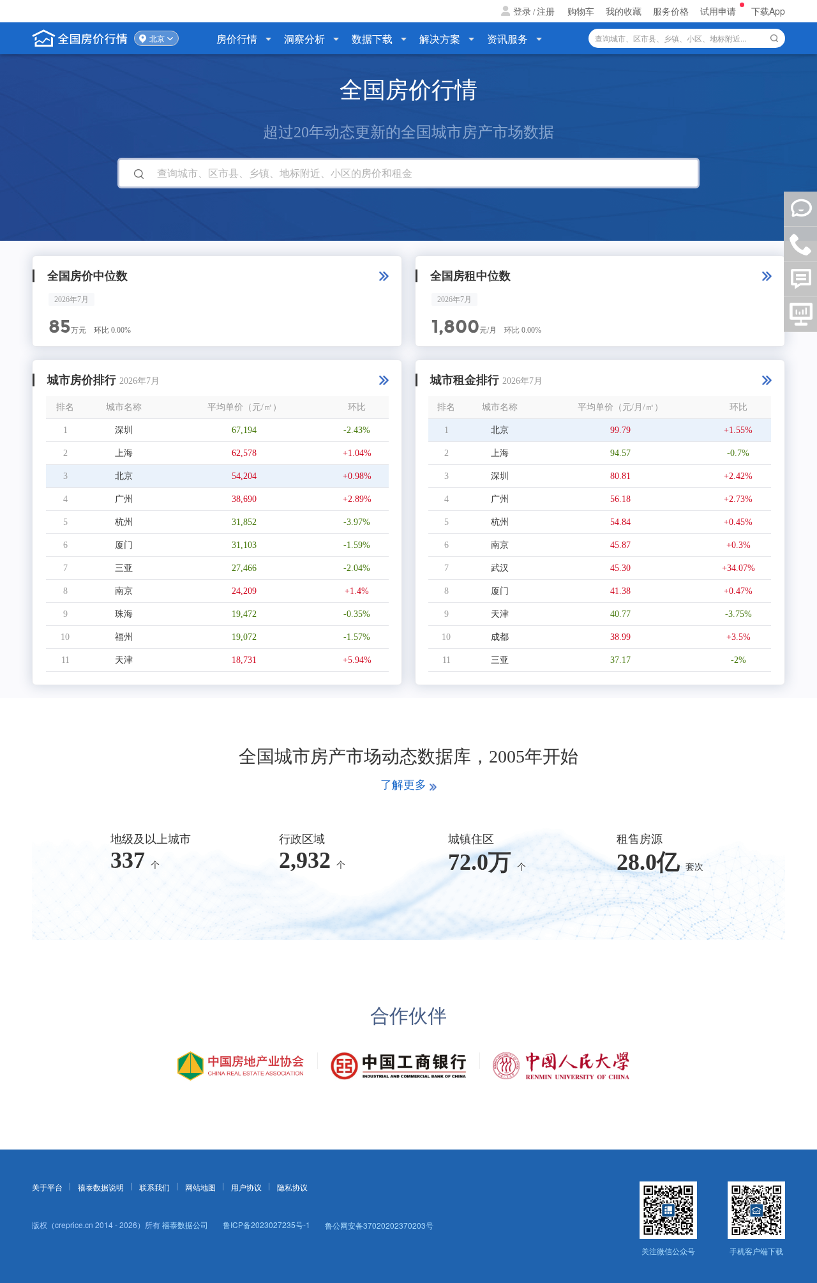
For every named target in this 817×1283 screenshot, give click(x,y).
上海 (124, 453)
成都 (500, 637)
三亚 (124, 568)
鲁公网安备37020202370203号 (379, 1225)
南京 (124, 591)
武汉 (500, 568)
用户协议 (246, 1186)
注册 (546, 10)
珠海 (124, 614)
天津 (124, 660)
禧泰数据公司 (185, 1224)
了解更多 (403, 784)
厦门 (124, 545)
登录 (522, 10)
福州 (124, 637)
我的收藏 (623, 10)
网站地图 (200, 1186)
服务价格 (671, 10)
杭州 (124, 522)
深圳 (124, 430)
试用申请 (719, 10)
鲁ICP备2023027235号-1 (266, 1224)
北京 (157, 38)
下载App (768, 10)
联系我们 (154, 1186)
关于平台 (47, 1186)
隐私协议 (292, 1186)
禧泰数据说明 (101, 1186)
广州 (124, 499)
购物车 (580, 10)
